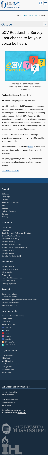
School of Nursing (8, 253)
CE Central (5, 194)
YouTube (7, 333)
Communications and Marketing (13, 316)
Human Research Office (10, 297)
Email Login (6, 197)
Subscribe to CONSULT (10, 324)
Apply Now (5, 230)
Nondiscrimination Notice (10, 364)
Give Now (5, 200)
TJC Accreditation (8, 370)
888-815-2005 (22, 413)
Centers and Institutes (9, 294)
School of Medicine (8, 250)
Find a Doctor (6, 275)
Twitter (7, 330)
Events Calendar (7, 319)
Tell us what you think (10, 171)
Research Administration (10, 303)
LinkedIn (7, 339)
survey (30, 147)
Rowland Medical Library (10, 239)
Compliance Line (7, 355)
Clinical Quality (7, 272)
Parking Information (9, 211)
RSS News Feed (9, 342)
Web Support (6, 373)
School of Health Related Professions (14, 247)
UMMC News (6, 322)
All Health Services (8, 266)
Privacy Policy (6, 367)
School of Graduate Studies (11, 244)
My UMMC (5, 208)
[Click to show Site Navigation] (45, 3)
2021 (36, 15)
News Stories (13, 7)
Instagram (8, 336)
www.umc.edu (6, 405)
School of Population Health (11, 256)
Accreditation (6, 227)
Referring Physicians (9, 284)
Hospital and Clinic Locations (12, 278)
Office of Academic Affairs (11, 236)
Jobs (3, 205)
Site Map (5, 214)
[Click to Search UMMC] (41, 3)
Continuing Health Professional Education (16, 233)
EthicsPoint (6, 358)
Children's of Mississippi (10, 269)
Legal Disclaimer (7, 361)
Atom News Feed (10, 345)
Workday (5, 217)
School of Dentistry (8, 242)
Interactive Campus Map (10, 202)
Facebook (7, 327)
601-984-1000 (20, 410)
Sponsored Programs (9, 306)
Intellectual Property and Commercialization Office (19, 300)
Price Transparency (8, 281)
